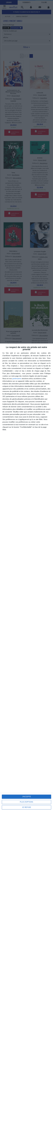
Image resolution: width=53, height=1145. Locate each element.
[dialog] (26, 744)
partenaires (16, 378)
